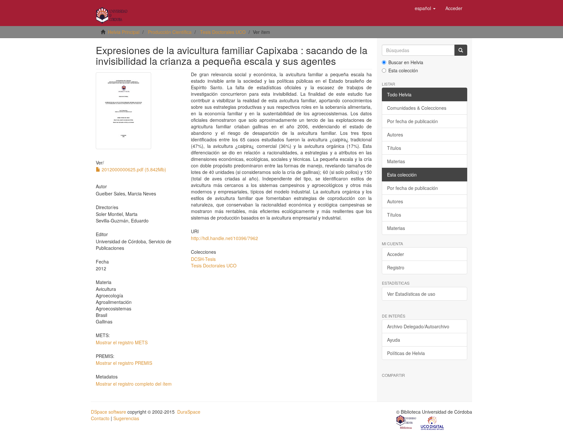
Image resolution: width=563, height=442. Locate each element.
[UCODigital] (433, 423)
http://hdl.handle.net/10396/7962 (224, 238)
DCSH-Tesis (203, 259)
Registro (395, 267)
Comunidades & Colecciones (416, 108)
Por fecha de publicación (412, 121)
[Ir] (460, 50)
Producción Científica (170, 32)
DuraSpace (188, 411)
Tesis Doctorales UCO (223, 32)
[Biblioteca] (406, 423)
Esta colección (403, 70)
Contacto (100, 418)
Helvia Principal (123, 32)
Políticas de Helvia (406, 353)
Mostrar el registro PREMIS (124, 363)
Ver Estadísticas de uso (411, 294)
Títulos (394, 148)
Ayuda (393, 339)
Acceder (395, 254)
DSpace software (108, 411)
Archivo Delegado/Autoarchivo (418, 326)
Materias (396, 161)
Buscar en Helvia (405, 62)
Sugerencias (126, 418)
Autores (395, 134)
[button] (425, 8)
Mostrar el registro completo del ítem (134, 383)
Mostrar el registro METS (122, 342)
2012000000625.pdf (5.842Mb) (133, 169)
